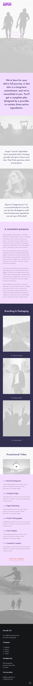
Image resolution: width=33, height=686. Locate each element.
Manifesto (7, 647)
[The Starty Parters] (8, 4)
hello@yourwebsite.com (9, 677)
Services (7, 649)
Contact (7, 653)
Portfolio (7, 651)
